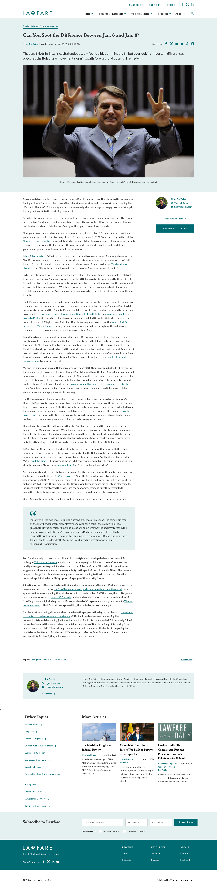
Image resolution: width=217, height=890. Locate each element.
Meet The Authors (173, 218)
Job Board (155, 853)
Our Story (185, 853)
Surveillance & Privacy (36, 799)
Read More (47, 694)
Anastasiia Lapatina (168, 763)
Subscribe (136, 5)
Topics (86, 13)
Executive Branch (34, 767)
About (179, 13)
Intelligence (31, 784)
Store (171, 5)
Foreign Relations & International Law (40, 26)
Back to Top (186, 659)
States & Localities (34, 792)
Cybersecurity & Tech (36, 753)
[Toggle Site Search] (192, 13)
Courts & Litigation (34, 738)
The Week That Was (136, 831)
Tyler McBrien (30, 43)
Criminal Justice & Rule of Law (39, 746)
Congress (30, 731)
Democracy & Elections (36, 760)
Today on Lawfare (111, 831)
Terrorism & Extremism (36, 806)
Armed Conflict (32, 724)
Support (155, 5)
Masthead (185, 860)
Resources (162, 13)
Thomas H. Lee (89, 755)
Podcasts (126, 860)
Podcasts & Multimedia (110, 13)
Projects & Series (139, 13)
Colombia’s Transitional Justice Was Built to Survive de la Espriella (136, 750)
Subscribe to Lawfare (175, 228)
